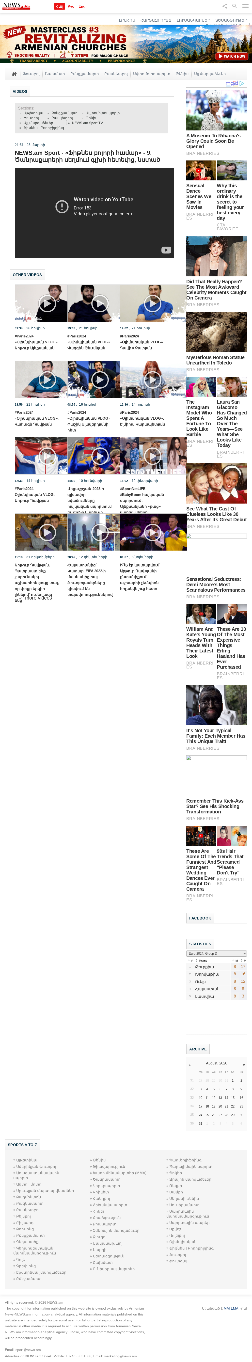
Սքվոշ (175, 1229)
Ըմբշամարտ (29, 1279)
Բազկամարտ (30, 1203)
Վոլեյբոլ (177, 1235)
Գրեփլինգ (26, 1266)
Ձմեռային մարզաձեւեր (116, 1230)
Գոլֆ (20, 1259)
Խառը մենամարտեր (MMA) (119, 1173)
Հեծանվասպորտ (110, 1205)
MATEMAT (232, 1308)
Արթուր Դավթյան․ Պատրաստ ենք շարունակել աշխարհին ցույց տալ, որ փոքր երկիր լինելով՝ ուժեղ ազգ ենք (37, 582)
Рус (71, 6)
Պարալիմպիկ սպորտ (190, 1166)
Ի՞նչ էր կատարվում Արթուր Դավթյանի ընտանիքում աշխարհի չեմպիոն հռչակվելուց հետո (139, 577)
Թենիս (182, 73)
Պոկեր (175, 1173)
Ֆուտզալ (178, 1261)
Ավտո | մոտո (29, 1184)
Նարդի (100, 1250)
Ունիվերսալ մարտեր (114, 1269)
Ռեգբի (175, 1186)
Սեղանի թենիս (184, 1198)
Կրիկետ (101, 1192)
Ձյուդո (99, 1237)
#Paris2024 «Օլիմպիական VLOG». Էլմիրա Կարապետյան (142, 418)
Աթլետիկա (33, 113)
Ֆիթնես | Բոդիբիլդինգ (44, 128)
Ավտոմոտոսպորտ (151, 73)
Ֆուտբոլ (31, 73)
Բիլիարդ (24, 1222)
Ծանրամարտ (107, 1179)
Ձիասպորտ (104, 1224)
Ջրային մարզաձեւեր (190, 1179)
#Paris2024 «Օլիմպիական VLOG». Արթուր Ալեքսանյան (37, 342)
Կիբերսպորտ (106, 1186)
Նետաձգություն (109, 1256)
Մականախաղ (107, 1243)
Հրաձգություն (107, 1218)
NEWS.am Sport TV (87, 123)
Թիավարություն (109, 1166)
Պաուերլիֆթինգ (185, 1160)
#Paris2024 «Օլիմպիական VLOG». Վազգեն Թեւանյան (89, 342)
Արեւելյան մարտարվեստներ (45, 1190)
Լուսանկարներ (193, 20)
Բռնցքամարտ (84, 73)
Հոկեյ (98, 1211)
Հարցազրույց (156, 20)
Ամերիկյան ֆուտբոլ (36, 1166)
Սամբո (176, 1192)
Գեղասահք (27, 1242)
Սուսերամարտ (184, 1205)
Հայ (59, 6)
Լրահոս (127, 20)
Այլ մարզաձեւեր (210, 73)
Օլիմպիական (183, 1242)
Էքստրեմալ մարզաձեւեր (41, 1272)
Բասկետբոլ (116, 73)
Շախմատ (55, 73)
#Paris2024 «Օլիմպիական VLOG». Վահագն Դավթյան (37, 418)
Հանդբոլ (101, 1198)
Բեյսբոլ (23, 1216)
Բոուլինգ (25, 1229)
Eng (82, 6)
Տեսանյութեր (231, 20)
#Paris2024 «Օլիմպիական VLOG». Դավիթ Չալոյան (142, 342)
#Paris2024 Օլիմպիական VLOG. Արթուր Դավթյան (35, 495)
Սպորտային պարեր (189, 1222)
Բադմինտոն (28, 1197)
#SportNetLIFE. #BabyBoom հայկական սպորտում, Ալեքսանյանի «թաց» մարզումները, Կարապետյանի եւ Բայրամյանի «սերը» (142, 506)
